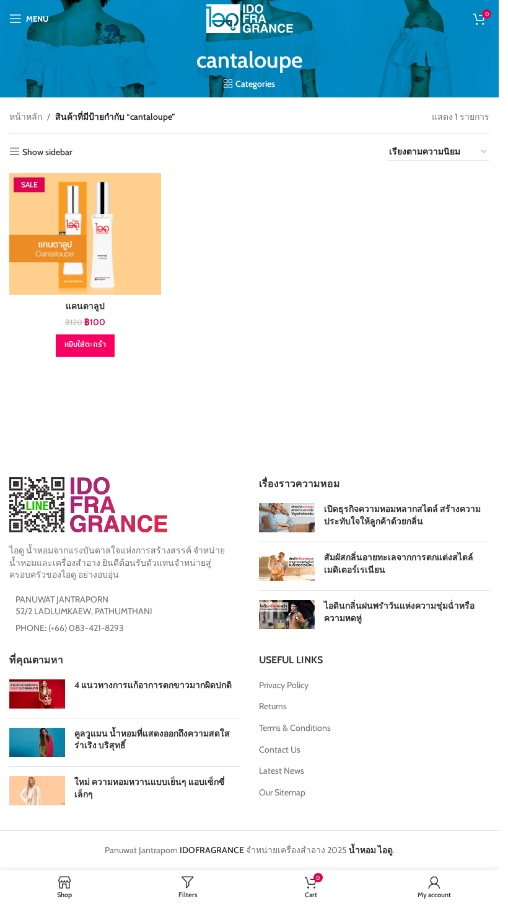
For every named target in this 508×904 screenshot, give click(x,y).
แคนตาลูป (85, 305)
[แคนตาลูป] (85, 234)
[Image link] (88, 503)
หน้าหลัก (25, 116)
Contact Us (279, 749)
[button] (85, 345)
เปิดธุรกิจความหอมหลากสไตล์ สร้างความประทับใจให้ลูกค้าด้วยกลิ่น (402, 515)
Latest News (281, 770)
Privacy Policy (284, 685)
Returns (273, 706)
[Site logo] (249, 17)
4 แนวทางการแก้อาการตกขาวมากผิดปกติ (153, 685)
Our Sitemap (282, 792)
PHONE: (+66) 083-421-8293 (69, 627)
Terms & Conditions (295, 727)
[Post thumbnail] (287, 517)
